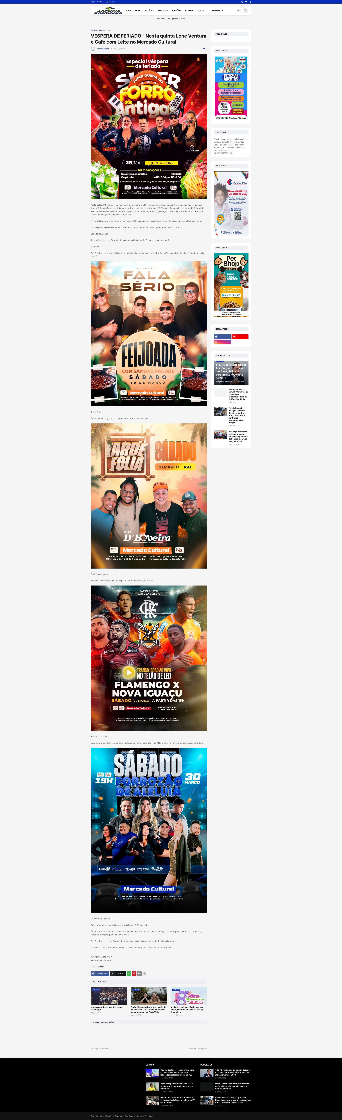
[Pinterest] (134, 973)
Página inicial (96, 30)
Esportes (163, 10)
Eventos (107, 30)
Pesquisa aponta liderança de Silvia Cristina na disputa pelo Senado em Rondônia (176, 1086)
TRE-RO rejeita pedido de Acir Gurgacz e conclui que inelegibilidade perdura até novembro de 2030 (232, 1072)
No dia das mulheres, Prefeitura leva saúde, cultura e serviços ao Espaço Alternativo (187, 1009)
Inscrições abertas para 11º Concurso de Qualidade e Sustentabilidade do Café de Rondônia (238, 394)
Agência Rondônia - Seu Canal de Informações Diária (130, 1116)
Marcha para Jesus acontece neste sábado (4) (107, 1008)
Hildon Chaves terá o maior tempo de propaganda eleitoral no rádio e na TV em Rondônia (177, 1099)
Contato (100, 2)
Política (149, 10)
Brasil (138, 10)
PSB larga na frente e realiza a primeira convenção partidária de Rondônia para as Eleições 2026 (238, 436)
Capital (189, 10)
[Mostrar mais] (144, 973)
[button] (239, 10)
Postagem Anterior (100, 1048)
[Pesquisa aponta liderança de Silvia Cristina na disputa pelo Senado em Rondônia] (152, 1086)
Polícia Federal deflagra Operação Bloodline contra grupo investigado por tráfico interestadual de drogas (237, 415)
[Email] (139, 973)
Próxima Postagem (197, 1048)
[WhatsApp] (129, 973)
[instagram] (250, 2)
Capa (93, 2)
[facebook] (242, 2)
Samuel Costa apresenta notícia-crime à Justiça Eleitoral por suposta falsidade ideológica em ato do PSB (177, 1072)
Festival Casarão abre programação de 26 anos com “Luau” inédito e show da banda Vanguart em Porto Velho (148, 1009)
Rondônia (177, 10)
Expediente (110, 2)
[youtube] (246, 2)
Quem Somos (216, 10)
